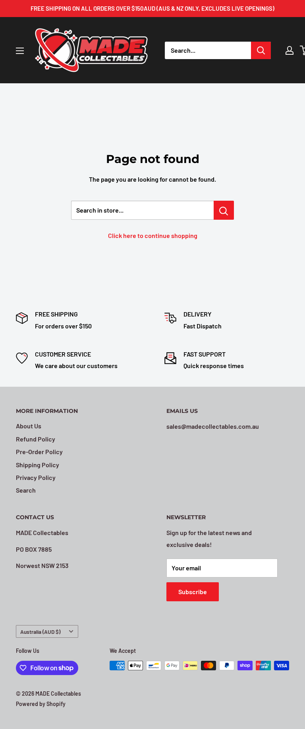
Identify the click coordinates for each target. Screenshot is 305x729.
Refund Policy (35, 439)
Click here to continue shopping (152, 235)
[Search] (261, 50)
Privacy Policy (36, 477)
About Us (28, 426)
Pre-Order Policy (39, 451)
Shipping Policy (37, 464)
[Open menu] (20, 51)
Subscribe (192, 591)
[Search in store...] (224, 210)
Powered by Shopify (41, 703)
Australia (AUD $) (40, 631)
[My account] (289, 50)
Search (26, 490)
